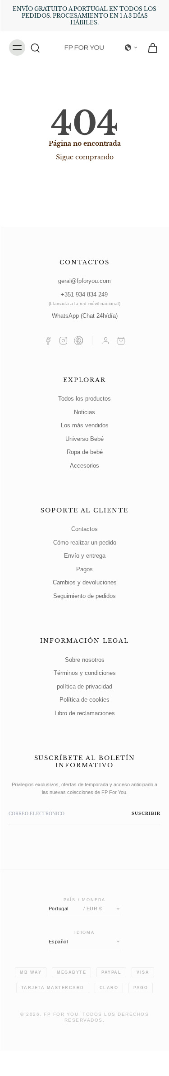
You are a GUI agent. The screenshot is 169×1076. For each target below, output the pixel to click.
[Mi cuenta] (105, 340)
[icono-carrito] (150, 47)
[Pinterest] (78, 340)
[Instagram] (63, 340)
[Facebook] (48, 340)
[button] (131, 47)
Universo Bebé (84, 439)
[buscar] (35, 47)
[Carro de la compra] (121, 340)
